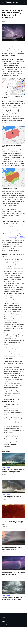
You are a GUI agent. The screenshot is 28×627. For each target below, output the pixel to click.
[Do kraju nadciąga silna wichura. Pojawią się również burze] (13, 486)
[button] (3, 2)
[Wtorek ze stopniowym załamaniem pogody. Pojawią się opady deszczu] (13, 587)
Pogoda (3, 617)
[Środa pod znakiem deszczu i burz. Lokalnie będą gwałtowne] (13, 538)
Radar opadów (13, 236)
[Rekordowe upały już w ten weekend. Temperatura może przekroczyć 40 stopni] (13, 511)
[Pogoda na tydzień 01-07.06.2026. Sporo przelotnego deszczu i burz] (13, 563)
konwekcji (4, 109)
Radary (3, 621)
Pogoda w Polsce (6, 8)
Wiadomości (5, 624)
